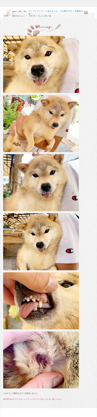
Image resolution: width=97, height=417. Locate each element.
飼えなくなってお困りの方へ (60, 11)
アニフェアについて (37, 11)
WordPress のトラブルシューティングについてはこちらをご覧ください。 (33, 399)
